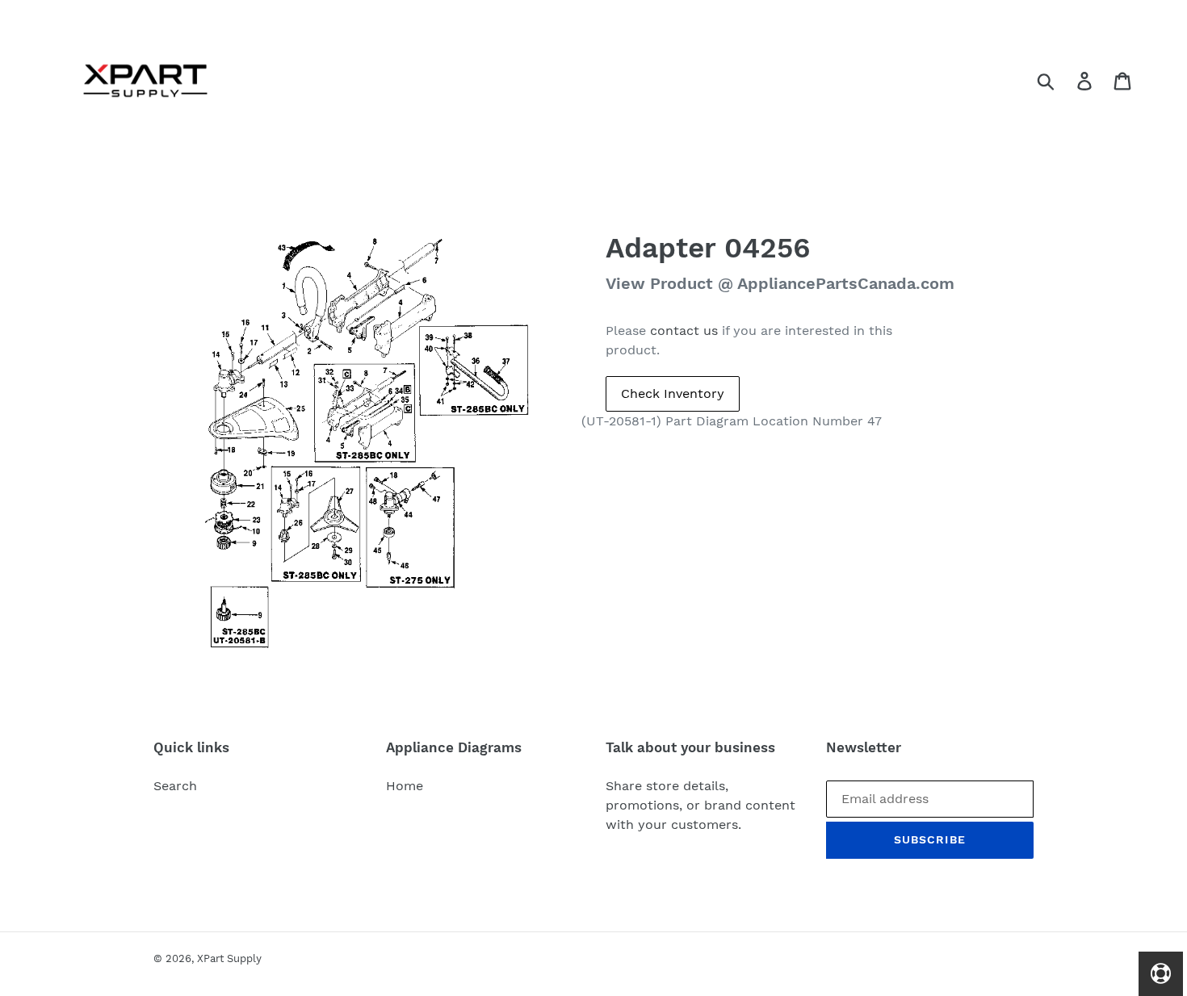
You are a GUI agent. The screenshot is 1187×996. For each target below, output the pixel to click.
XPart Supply (229, 958)
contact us (684, 330)
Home (404, 785)
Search (175, 785)
